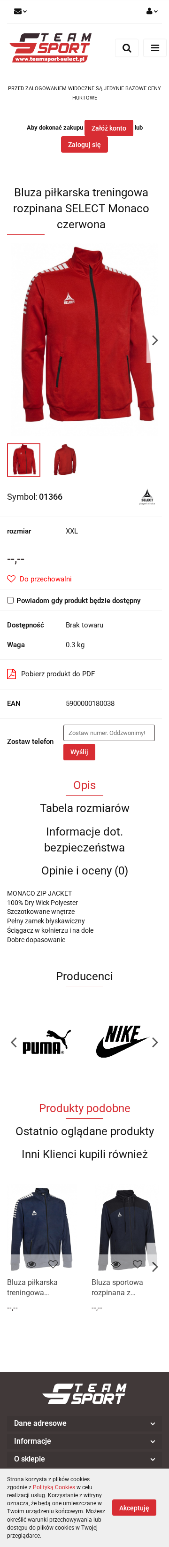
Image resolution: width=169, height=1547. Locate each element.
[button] (84, 1423)
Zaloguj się (84, 144)
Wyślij (79, 752)
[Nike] (123, 1041)
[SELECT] (147, 496)
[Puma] (45, 1041)
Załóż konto (109, 128)
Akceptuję (134, 1508)
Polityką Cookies (54, 1487)
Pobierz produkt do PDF (58, 674)
